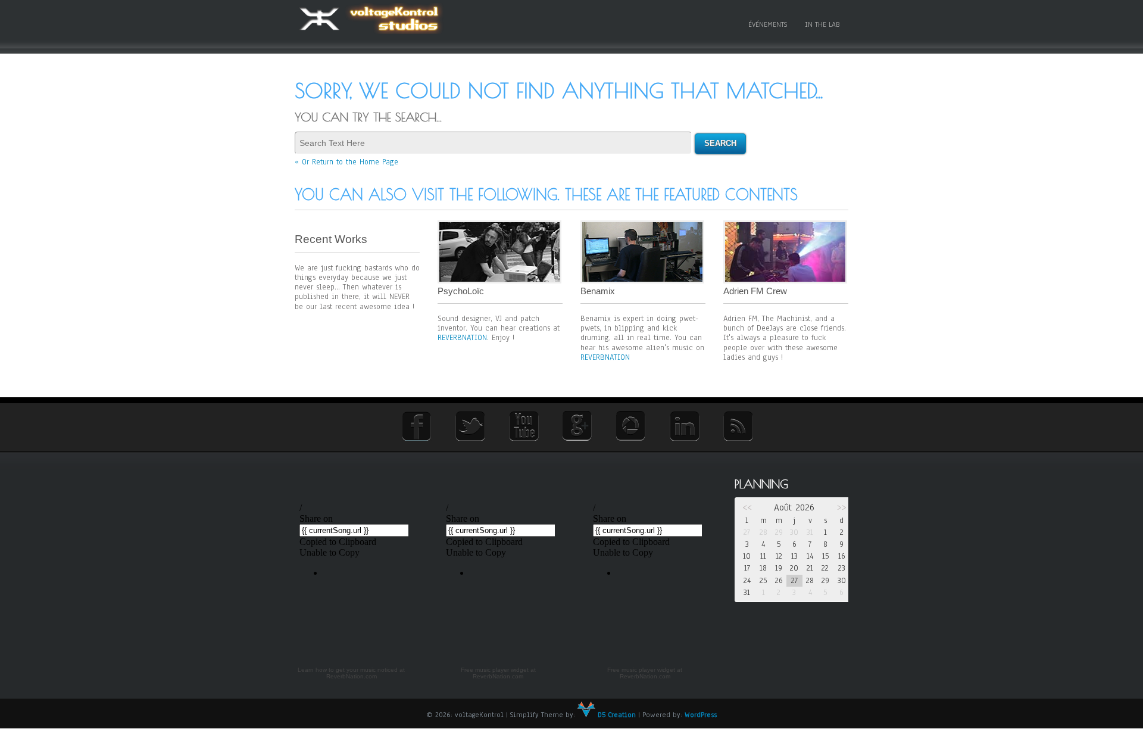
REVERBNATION (462, 337)
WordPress (701, 714)
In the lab (822, 24)
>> (842, 507)
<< (747, 507)
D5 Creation (615, 714)
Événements (767, 24)
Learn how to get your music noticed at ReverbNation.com (351, 673)
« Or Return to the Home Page (346, 162)
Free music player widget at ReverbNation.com (498, 673)
